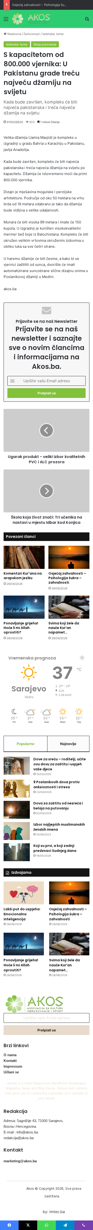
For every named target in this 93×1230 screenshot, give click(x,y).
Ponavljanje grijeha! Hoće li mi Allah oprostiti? (21, 628)
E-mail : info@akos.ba (21, 1132)
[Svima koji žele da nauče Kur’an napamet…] (68, 607)
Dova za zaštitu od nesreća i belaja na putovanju (58, 806)
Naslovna (13, 34)
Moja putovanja (45, 44)
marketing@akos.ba (20, 1161)
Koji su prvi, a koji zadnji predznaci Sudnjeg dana (54, 848)
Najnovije (68, 743)
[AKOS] (31, 19)
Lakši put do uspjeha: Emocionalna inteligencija (22, 914)
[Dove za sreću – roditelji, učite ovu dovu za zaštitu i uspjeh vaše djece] (17, 766)
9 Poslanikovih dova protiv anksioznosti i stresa (56, 784)
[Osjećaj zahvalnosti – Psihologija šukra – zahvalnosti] (68, 557)
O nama (10, 1055)
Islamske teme (53, 34)
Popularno (25, 743)
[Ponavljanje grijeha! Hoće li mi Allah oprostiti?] (24, 607)
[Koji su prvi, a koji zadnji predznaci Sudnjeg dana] (17, 852)
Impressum (13, 1066)
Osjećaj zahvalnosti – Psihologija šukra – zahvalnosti (50, 5)
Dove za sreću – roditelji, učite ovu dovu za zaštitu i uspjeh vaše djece (59, 764)
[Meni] (6, 20)
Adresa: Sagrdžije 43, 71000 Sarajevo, (33, 1121)
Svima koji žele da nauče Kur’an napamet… (63, 628)
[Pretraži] (87, 20)
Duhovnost (32, 34)
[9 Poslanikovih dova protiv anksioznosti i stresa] (17, 789)
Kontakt (10, 1061)
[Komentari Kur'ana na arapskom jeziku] (24, 557)
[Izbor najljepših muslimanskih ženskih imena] (17, 831)
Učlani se (11, 1072)
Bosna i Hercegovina (20, 1126)
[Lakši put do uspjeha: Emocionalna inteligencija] (24, 892)
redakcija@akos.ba (19, 1138)
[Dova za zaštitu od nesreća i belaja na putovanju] (17, 810)
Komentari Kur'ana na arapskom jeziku (23, 575)
